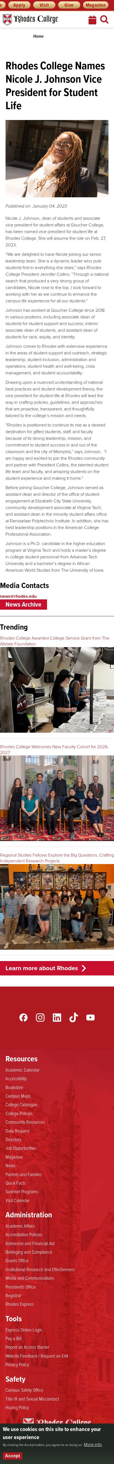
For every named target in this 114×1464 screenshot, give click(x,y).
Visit (44, 5)
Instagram (40, 1017)
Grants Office (17, 1260)
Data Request (17, 1130)
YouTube (90, 1017)
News (10, 1165)
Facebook (23, 1017)
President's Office (21, 1286)
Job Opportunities (21, 1147)
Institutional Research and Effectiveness (40, 1269)
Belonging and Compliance (29, 1251)
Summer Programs (22, 1191)
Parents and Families (24, 1174)
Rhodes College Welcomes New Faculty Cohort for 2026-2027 (54, 750)
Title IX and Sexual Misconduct (32, 1398)
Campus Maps (18, 1095)
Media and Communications (30, 1277)
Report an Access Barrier (27, 1346)
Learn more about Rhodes (42, 968)
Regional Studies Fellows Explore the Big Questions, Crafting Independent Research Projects (57, 858)
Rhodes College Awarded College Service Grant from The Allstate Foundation (54, 641)
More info (93, 1444)
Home (38, 36)
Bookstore (14, 1087)
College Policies (19, 1113)
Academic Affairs (20, 1225)
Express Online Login (24, 1329)
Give (69, 5)
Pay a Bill (13, 1338)
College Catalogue (21, 1104)
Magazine (96, 5)
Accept (12, 1455)
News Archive (24, 604)
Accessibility (16, 1078)
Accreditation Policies (24, 1234)
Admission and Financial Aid (30, 1243)
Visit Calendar (18, 1200)
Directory (13, 1139)
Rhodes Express (20, 1304)
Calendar (93, 20)
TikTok (73, 1017)
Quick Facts (16, 1182)
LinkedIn (57, 1017)
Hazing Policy (17, 1407)
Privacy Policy (17, 1364)
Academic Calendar (23, 1069)
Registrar (13, 1295)
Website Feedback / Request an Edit (37, 1355)
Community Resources (25, 1121)
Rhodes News (40, 19)
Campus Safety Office (24, 1389)
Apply (19, 5)
